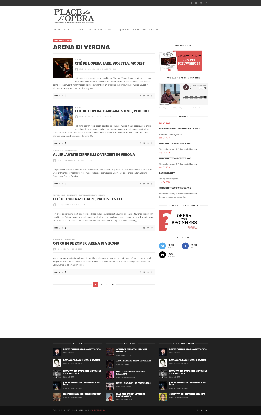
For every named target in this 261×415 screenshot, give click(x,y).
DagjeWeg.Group (98, 410)
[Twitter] (201, 3)
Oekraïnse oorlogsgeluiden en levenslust (131, 350)
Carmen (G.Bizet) (167, 173)
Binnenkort (72, 195)
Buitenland (58, 151)
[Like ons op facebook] (185, 246)
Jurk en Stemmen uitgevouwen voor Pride (81, 383)
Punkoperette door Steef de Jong (175, 143)
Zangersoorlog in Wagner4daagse (133, 360)
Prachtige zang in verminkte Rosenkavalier (130, 395)
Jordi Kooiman (64, 249)
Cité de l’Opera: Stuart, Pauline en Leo (88, 198)
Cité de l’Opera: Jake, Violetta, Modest (110, 63)
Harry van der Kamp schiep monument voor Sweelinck (82, 372)
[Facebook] (191, 3)
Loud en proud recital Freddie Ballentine (130, 372)
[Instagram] (196, 3)
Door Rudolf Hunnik (123, 355)
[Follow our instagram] (162, 254)
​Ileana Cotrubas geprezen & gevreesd (81, 360)
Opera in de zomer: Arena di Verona (86, 243)
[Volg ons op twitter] (162, 246)
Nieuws (78, 59)
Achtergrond (59, 195)
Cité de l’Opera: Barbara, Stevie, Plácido (112, 110)
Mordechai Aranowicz (68, 160)
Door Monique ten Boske (72, 364)
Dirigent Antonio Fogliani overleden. (82, 349)
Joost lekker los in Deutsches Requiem (82, 394)
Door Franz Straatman (124, 400)
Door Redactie (68, 353)
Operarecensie (71, 151)
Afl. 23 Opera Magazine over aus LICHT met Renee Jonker (189, 108)
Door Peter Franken (123, 387)
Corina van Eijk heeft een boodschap (187, 394)
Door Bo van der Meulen (125, 377)
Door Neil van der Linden (72, 388)
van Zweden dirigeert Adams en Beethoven (179, 129)
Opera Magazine (164, 108)
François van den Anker (90, 69)
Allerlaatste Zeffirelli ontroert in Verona (94, 154)
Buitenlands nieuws (88, 195)
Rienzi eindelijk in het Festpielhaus (133, 383)
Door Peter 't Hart (123, 364)
